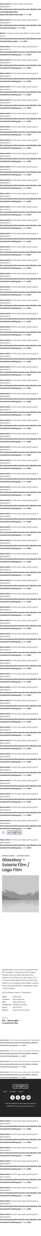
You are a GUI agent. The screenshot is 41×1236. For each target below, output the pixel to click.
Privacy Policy (29, 1106)
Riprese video (23, 856)
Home (5, 1091)
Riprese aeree (8, 856)
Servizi (21, 1091)
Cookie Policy (19, 1106)
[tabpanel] (20, 920)
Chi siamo (13, 1091)
